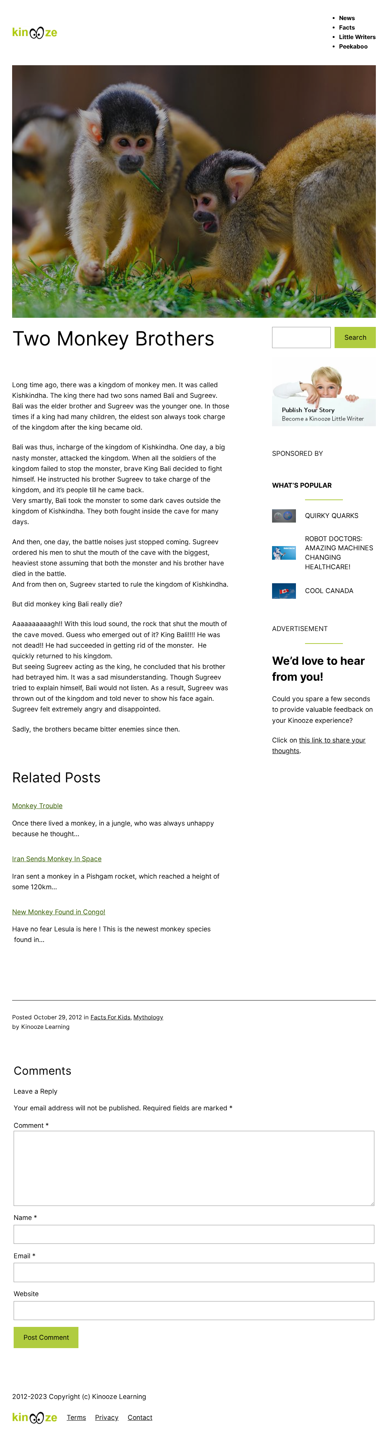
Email (25, 1256)
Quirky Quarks (331, 516)
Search (355, 337)
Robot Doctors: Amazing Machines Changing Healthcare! (339, 553)
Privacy (107, 1417)
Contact (140, 1417)
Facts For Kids (110, 1017)
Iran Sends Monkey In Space (57, 859)
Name (25, 1217)
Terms (76, 1417)
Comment (31, 1125)
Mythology (148, 1017)
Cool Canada (329, 591)
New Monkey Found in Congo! (58, 912)
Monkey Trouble (37, 806)
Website (26, 1294)
